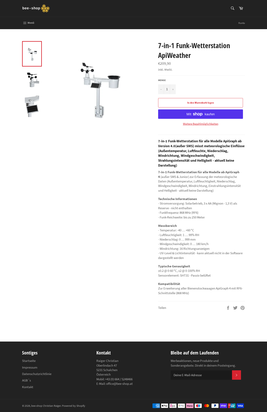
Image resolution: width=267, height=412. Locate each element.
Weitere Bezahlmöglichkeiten (200, 124)
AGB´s (26, 380)
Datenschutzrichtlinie (36, 374)
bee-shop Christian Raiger (46, 405)
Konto (241, 23)
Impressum (29, 367)
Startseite (29, 361)
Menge (162, 80)
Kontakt (27, 387)
